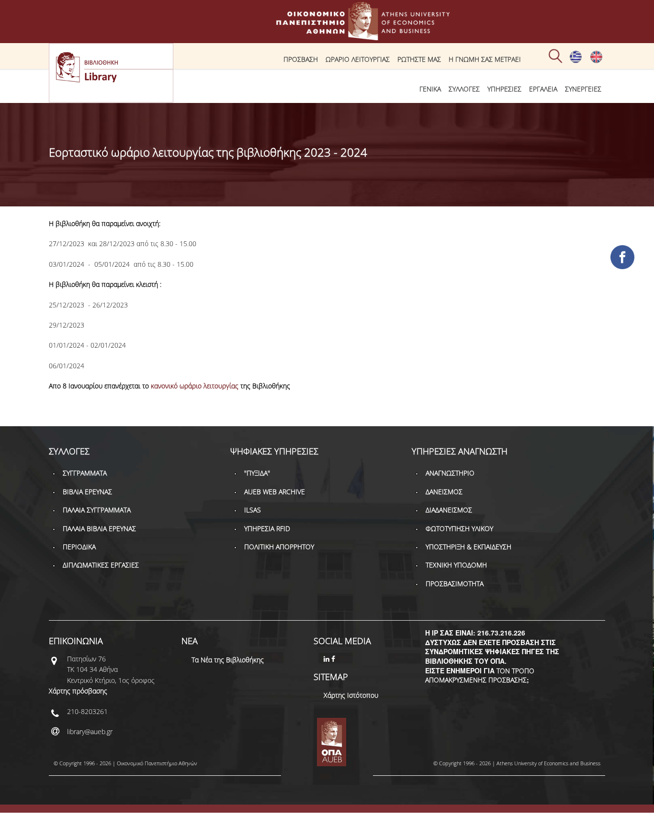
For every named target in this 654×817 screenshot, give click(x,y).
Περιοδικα (79, 546)
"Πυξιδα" (257, 472)
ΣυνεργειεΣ (583, 88)
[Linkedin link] (327, 658)
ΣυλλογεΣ (464, 88)
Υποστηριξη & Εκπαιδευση (468, 546)
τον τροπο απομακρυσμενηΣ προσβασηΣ (479, 675)
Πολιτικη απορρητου (279, 546)
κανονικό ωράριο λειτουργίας (194, 385)
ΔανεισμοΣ (444, 491)
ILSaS (252, 509)
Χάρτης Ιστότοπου (351, 695)
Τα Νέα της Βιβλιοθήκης (228, 659)
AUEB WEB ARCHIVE (274, 491)
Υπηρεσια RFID (267, 528)
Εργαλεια (543, 88)
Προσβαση (300, 59)
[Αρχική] (327, 35)
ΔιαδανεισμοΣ (449, 509)
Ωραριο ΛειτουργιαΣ (358, 59)
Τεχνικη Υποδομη (456, 564)
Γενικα (430, 88)
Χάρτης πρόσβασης (78, 690)
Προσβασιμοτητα (455, 583)
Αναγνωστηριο (450, 472)
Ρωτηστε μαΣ (419, 59)
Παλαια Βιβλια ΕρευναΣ (99, 528)
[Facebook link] (334, 658)
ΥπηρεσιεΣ (504, 88)
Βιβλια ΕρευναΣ (87, 491)
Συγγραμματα (85, 472)
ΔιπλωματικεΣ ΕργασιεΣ (101, 564)
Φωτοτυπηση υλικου (459, 528)
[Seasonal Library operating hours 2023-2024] (596, 61)
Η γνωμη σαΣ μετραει (485, 59)
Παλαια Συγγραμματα (97, 509)
